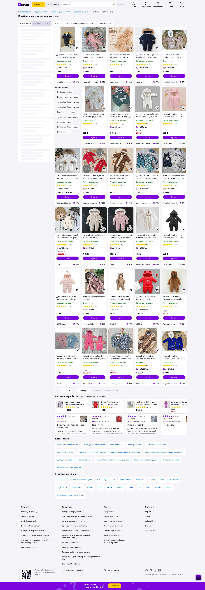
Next (148, 487)
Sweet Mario (77, 487)
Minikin (169, 487)
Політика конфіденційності (73, 547)
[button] (67, 76)
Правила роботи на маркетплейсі (76, 552)
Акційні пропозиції (28, 521)
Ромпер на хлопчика (171, 460)
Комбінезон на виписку (156, 445)
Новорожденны (84, 460)
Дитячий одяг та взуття (60, 12)
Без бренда (102, 480)
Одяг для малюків (81, 12)
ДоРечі (130, 487)
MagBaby (60, 480)
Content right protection (113, 530)
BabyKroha (140, 480)
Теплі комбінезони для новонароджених (112, 460)
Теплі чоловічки (116, 445)
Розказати (114, 586)
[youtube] (146, 570)
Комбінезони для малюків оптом (70, 495)
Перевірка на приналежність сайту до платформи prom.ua (36, 541)
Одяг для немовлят (64, 460)
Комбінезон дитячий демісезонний (125, 452)
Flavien (158, 487)
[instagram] (155, 570)
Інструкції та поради (29, 547)
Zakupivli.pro (150, 530)
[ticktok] (159, 570)
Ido (140, 487)
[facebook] (150, 570)
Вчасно (148, 526)
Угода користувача (70, 542)
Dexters (90, 487)
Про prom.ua (109, 511)
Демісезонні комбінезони (67, 445)
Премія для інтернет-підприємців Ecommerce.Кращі (76, 536)
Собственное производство (81, 480)
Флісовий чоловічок (65, 452)
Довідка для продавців (71, 511)
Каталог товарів (24, 12)
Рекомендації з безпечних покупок (35, 535)
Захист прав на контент (113, 526)
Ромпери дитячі (134, 445)
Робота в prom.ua (111, 516)
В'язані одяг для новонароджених (92, 452)
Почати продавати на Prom (73, 521)
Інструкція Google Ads (71, 564)
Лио (113, 480)
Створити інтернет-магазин (73, 516)
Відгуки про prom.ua (112, 535)
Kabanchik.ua (150, 521)
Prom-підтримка (27, 516)
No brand (174, 480)
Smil (100, 487)
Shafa (147, 516)
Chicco (152, 480)
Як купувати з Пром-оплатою (32, 530)
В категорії (52, 4)
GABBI (162, 480)
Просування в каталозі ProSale (74, 526)
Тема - (71, 570)
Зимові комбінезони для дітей (69, 467)
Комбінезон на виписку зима (145, 460)
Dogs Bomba (62, 487)
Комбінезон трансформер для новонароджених (164, 452)
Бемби (120, 487)
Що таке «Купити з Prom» (31, 526)
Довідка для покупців (29, 511)
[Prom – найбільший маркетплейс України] (23, 4)
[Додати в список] (77, 48)
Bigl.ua (148, 511)
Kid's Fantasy (125, 480)
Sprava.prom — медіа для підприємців (77, 530)
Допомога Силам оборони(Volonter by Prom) (114, 541)
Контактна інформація (113, 521)
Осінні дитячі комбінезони (94, 445)
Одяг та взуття (41, 12)
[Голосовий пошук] (114, 4)
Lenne (109, 487)
